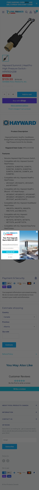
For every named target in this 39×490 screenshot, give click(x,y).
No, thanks (10, 257)
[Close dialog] (37, 232)
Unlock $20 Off (10, 252)
